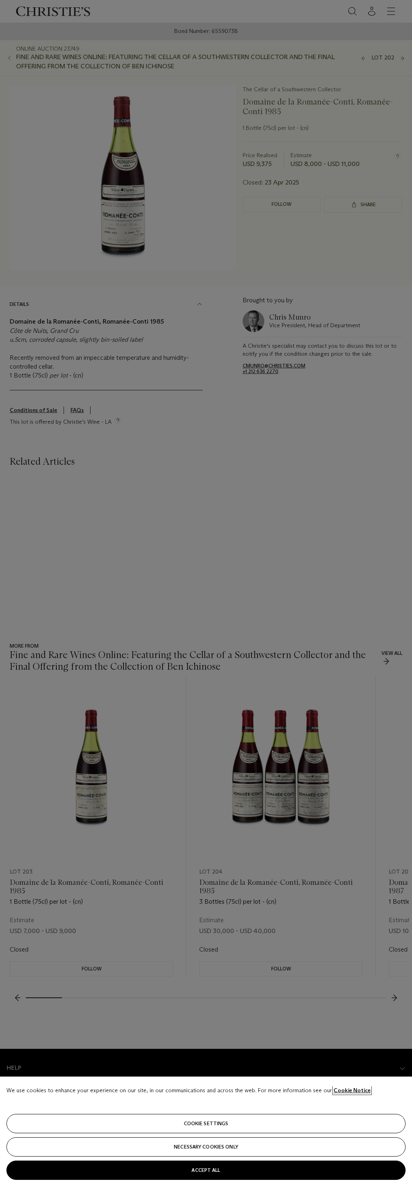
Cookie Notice (352, 1090)
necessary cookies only (206, 1147)
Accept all (206, 1170)
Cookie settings (206, 1123)
